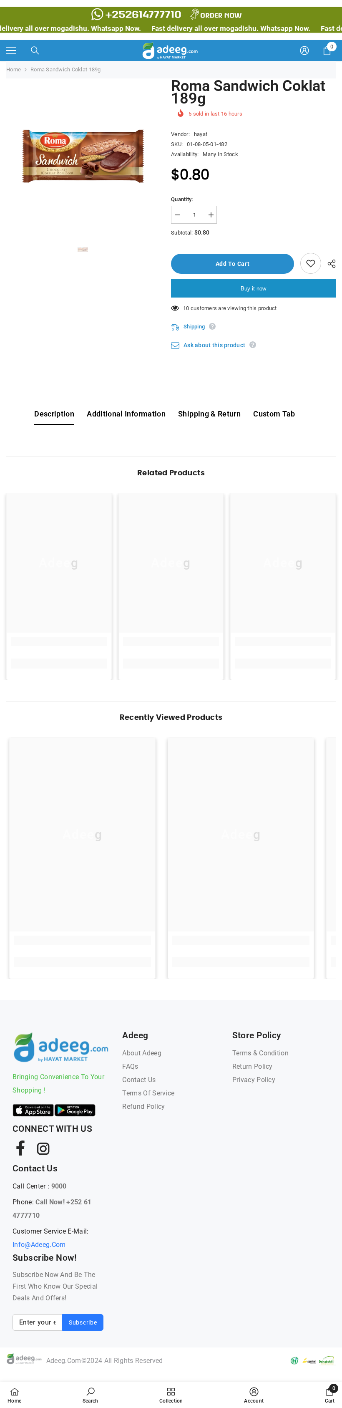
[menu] (11, 50)
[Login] (304, 50)
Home (13, 69)
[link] (59, 641)
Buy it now (253, 288)
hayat (200, 134)
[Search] (35, 50)
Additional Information (126, 413)
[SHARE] (328, 264)
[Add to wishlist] (310, 263)
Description (54, 413)
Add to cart (232, 263)
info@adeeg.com (39, 1245)
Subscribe (83, 1322)
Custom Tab (274, 413)
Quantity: (182, 199)
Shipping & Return (209, 413)
